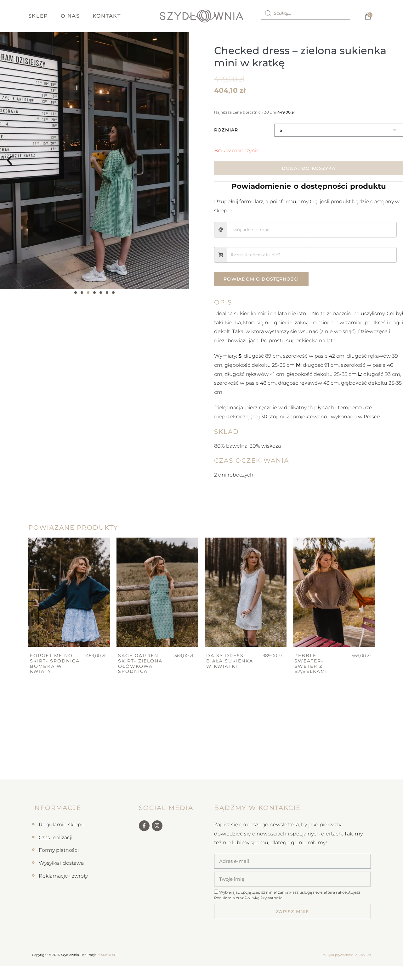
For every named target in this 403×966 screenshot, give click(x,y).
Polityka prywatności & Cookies (346, 955)
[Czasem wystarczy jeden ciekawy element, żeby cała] (327, 765)
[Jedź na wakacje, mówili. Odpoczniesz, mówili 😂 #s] (75, 765)
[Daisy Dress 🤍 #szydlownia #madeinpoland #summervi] (227, 765)
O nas (70, 16)
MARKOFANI (107, 955)
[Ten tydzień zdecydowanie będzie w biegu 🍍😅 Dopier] (176, 765)
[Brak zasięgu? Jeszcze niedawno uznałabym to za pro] (378, 765)
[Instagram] (157, 825)
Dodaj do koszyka (309, 168)
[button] (9, 160)
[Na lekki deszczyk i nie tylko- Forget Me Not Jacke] (25, 765)
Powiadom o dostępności (261, 279)
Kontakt (107, 16)
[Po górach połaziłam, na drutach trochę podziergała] (277, 765)
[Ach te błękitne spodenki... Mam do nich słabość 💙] (126, 765)
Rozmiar (226, 130)
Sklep (38, 16)
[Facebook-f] (144, 825)
